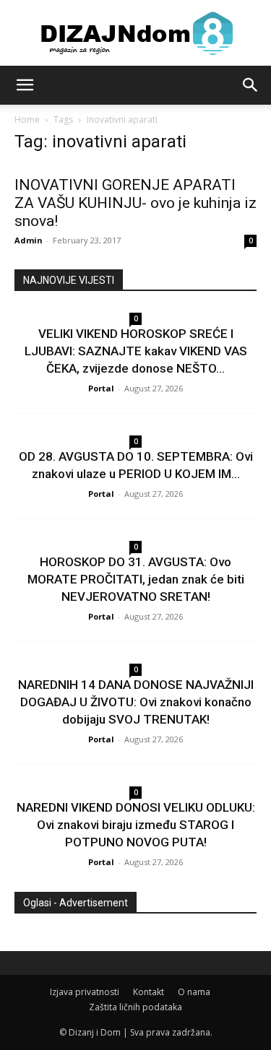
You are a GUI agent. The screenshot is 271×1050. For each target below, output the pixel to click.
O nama (194, 992)
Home (27, 119)
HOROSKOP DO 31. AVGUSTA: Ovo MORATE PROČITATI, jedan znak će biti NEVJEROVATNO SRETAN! (135, 579)
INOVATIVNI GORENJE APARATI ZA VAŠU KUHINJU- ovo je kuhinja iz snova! (135, 203)
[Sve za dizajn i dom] (135, 33)
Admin (28, 240)
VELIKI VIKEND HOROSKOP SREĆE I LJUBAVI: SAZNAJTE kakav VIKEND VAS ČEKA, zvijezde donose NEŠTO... (136, 351)
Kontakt (148, 992)
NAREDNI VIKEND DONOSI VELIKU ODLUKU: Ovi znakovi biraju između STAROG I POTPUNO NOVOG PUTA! (136, 824)
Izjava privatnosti (84, 992)
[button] (24, 85)
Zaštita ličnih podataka (135, 1007)
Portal (101, 388)
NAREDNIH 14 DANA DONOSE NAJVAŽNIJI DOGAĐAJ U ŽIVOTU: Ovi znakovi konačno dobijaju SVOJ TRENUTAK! (136, 701)
